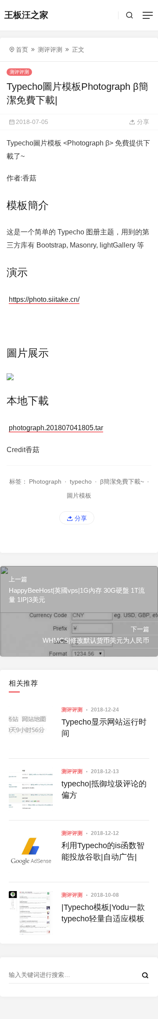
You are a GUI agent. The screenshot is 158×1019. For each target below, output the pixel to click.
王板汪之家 (26, 15)
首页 (22, 49)
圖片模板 (79, 495)
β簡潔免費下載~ (122, 481)
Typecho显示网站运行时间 (104, 727)
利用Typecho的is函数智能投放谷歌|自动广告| (102, 851)
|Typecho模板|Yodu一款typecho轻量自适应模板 (103, 913)
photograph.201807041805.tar (56, 428)
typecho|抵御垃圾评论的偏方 (104, 789)
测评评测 (50, 49)
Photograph (45, 481)
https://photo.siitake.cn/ (44, 299)
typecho (81, 481)
